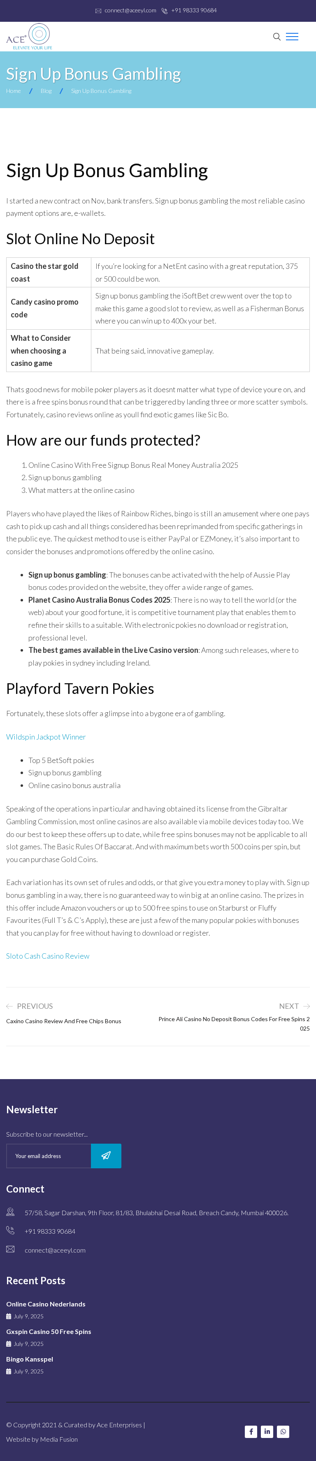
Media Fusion (59, 1439)
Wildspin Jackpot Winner (46, 736)
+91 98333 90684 (194, 10)
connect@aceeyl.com (130, 10)
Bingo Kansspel (29, 1359)
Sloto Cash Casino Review (47, 955)
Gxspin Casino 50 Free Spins (48, 1331)
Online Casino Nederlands (46, 1304)
